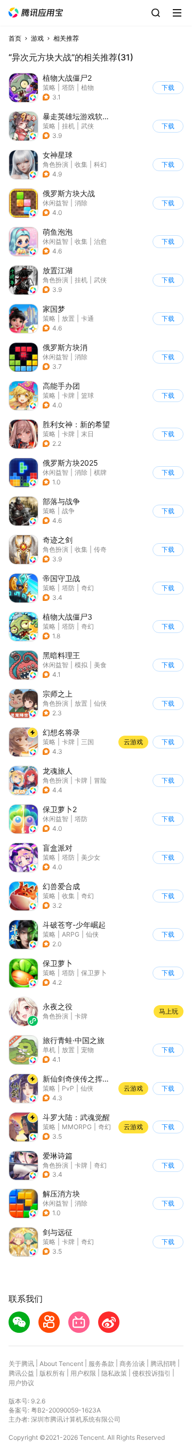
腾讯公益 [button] (21, 1373)
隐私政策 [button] (114, 1373)
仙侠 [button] (100, 703)
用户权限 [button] (83, 1373)
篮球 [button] (87, 395)
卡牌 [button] (68, 395)
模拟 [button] (81, 665)
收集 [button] (81, 164)
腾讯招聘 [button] (163, 1364)
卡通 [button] (87, 318)
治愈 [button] (100, 241)
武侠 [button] (87, 126)
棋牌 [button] (100, 472)
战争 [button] (68, 511)
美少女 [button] (90, 857)
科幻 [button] (100, 164)
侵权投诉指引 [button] (151, 1373)
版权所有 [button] (52, 1373)
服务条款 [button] (101, 1364)
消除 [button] (81, 203)
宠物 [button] (87, 1050)
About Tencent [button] (61, 1364)
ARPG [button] (70, 934)
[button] (36, 12)
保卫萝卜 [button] (94, 973)
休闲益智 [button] (55, 203)
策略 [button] (49, 87)
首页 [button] (15, 38)
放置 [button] (68, 318)
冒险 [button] (100, 780)
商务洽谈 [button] (132, 1364)
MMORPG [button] (77, 1127)
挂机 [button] (68, 126)
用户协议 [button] (21, 1383)
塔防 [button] (68, 87)
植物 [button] (87, 87)
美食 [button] (100, 665)
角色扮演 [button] (55, 164)
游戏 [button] (37, 38)
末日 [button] (87, 434)
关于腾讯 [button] (21, 1364)
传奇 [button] (100, 549)
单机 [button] (49, 1050)
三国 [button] (87, 742)
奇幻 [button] (87, 588)
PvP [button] (68, 1088)
